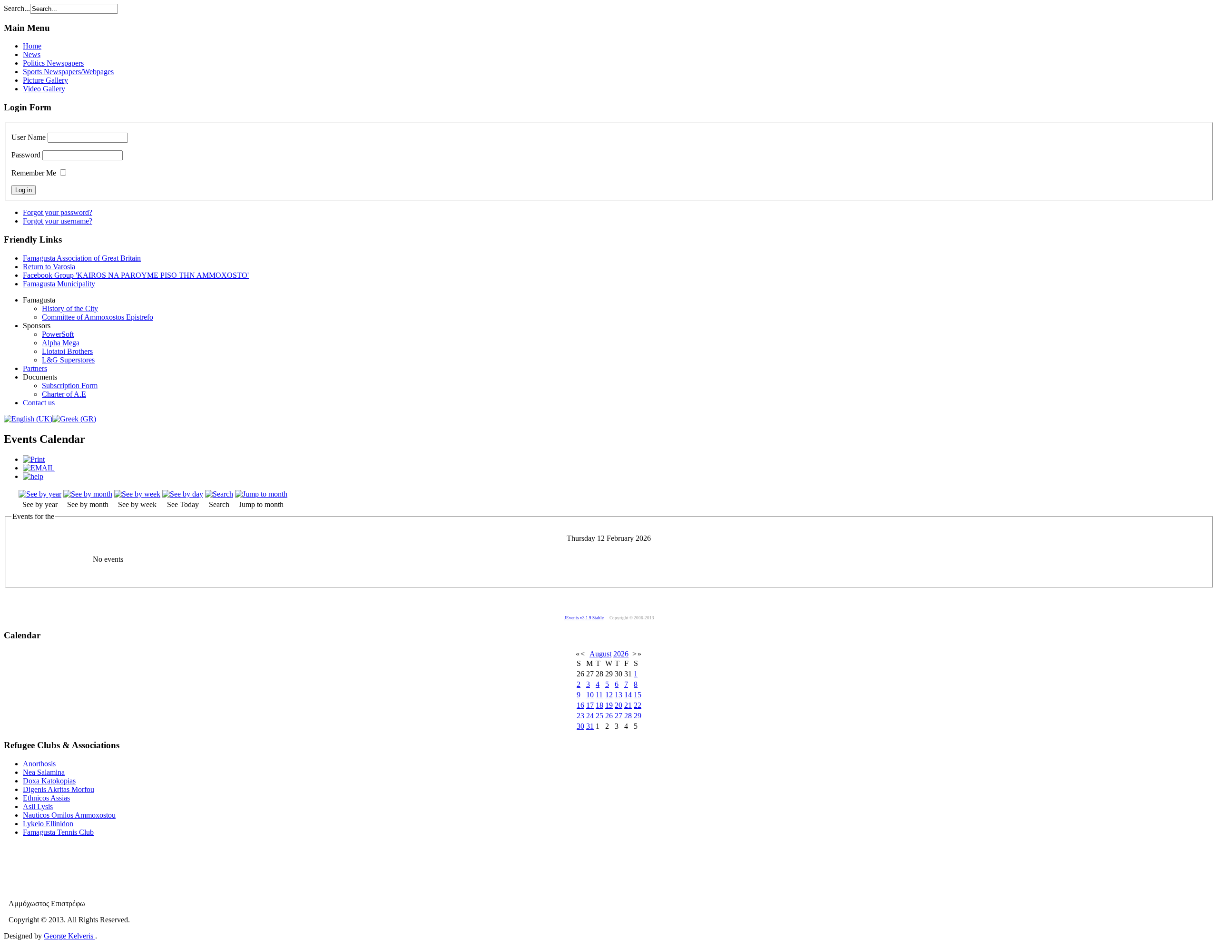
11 (599, 695)
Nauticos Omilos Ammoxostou (69, 815)
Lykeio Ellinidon (48, 824)
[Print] (34, 459)
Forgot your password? (57, 212)
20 (618, 705)
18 (599, 705)
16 (580, 705)
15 (637, 695)
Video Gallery (44, 89)
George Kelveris (69, 936)
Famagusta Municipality (59, 284)
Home (32, 46)
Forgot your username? (57, 221)
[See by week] (137, 494)
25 (599, 716)
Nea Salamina (44, 772)
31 (590, 726)
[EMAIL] (39, 468)
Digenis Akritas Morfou (58, 789)
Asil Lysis (38, 806)
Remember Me (33, 173)
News (31, 54)
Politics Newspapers (53, 63)
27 (618, 716)
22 (637, 705)
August (600, 654)
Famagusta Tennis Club (58, 832)
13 (618, 695)
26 (609, 716)
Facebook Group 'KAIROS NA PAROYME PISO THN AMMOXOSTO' (136, 275)
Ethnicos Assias (46, 798)
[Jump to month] (261, 494)
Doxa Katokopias (49, 781)
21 (628, 705)
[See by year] (40, 494)
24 (590, 716)
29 (637, 716)
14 (628, 695)
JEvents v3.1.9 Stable (584, 618)
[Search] (219, 494)
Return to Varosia (49, 267)
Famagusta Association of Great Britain (82, 258)
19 (609, 705)
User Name (28, 137)
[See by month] (87, 494)
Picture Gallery (45, 80)
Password (25, 155)
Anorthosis (39, 764)
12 (609, 695)
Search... (17, 8)
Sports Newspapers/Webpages (68, 72)
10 (590, 695)
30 (580, 726)
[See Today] (182, 494)
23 (580, 716)
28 (628, 716)
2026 (621, 654)
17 (590, 705)
